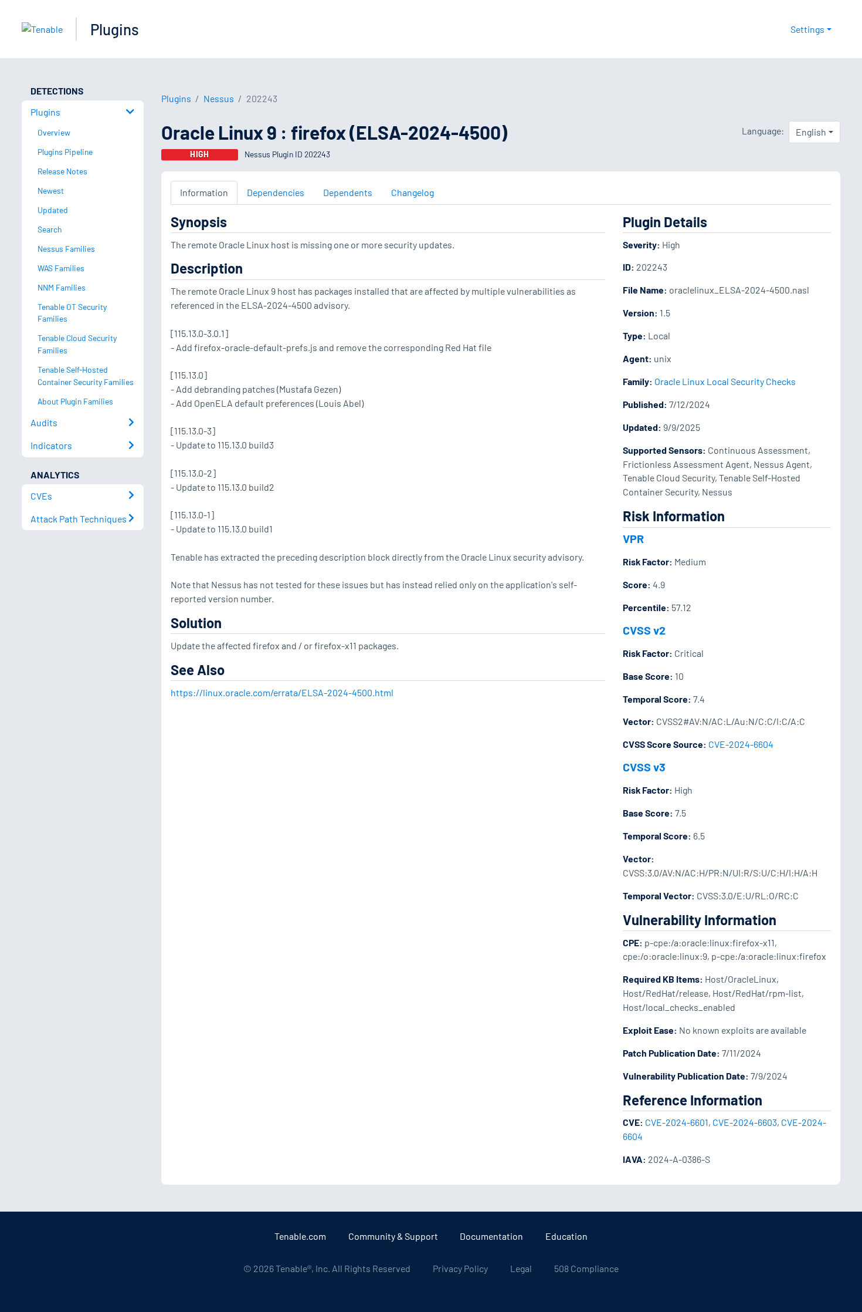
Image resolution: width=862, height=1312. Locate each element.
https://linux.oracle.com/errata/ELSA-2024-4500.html (282, 692)
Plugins (114, 29)
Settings (807, 29)
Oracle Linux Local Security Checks (725, 381)
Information (204, 192)
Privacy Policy (460, 1268)
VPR (633, 538)
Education (566, 1236)
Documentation (491, 1236)
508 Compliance (586, 1268)
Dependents (347, 192)
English (811, 131)
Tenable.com (300, 1236)
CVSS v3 (644, 767)
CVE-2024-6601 (676, 1122)
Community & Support (393, 1236)
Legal (521, 1268)
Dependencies (275, 192)
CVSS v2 (644, 630)
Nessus (218, 98)
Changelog (412, 192)
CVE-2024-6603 (744, 1122)
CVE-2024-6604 (740, 744)
